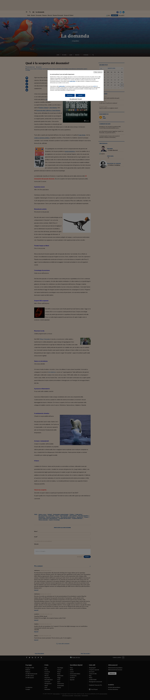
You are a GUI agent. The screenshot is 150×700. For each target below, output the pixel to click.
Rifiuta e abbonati (98, 72)
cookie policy (72, 81)
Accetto (80, 95)
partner (95, 86)
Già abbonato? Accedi (76, 99)
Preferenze (70, 95)
